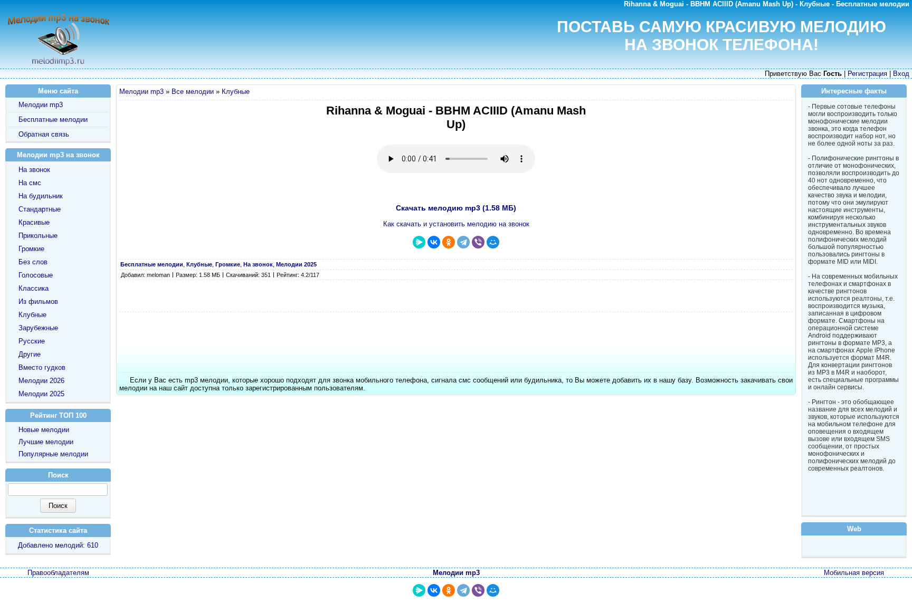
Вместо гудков (41, 367)
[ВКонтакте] (434, 242)
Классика (33, 288)
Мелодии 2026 (41, 381)
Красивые (34, 222)
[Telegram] (463, 242)
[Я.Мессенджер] (419, 242)
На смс (29, 183)
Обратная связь (43, 134)
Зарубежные (38, 328)
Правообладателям (58, 573)
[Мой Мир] (493, 242)
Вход (901, 74)
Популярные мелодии (53, 454)
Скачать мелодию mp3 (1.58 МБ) (456, 208)
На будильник (40, 196)
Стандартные (39, 209)
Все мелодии (193, 91)
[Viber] (478, 242)
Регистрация (867, 74)
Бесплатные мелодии (53, 119)
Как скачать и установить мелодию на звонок (456, 224)
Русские (31, 341)
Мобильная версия (854, 573)
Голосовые (35, 275)
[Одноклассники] (448, 242)
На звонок (34, 170)
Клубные (236, 91)
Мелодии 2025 (41, 394)
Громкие (31, 249)
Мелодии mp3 (141, 91)
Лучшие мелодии (45, 442)
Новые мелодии (43, 430)
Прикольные (38, 236)
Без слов (33, 262)
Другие (29, 354)
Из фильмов (38, 301)
